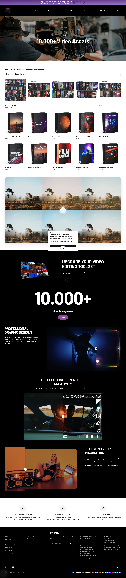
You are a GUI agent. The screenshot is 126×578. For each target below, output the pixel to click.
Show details (63, 248)
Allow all (63, 246)
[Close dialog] (77, 268)
